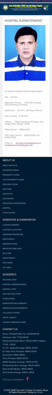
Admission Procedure (13, 234)
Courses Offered (11, 225)
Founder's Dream (11, 170)
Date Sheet (8, 263)
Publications (9, 299)
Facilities (7, 253)
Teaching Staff (10, 280)
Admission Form (10, 244)
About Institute (10, 165)
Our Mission (8, 198)
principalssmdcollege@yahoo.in (28, 143)
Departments (9, 258)
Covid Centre (9, 213)
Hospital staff (9, 289)
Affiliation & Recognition (14, 203)
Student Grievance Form (14, 322)
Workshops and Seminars (15, 303)
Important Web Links (12, 248)
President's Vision (11, 175)
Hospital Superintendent (14, 284)
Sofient (40, 392)
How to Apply (9, 239)
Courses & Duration (12, 230)
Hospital (7, 208)
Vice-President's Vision (13, 180)
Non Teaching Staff (12, 294)
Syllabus (7, 267)
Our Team (7, 189)
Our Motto (8, 194)
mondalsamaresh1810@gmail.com (18, 145)
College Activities (11, 313)
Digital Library (10, 317)
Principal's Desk (10, 184)
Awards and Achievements (15, 308)
